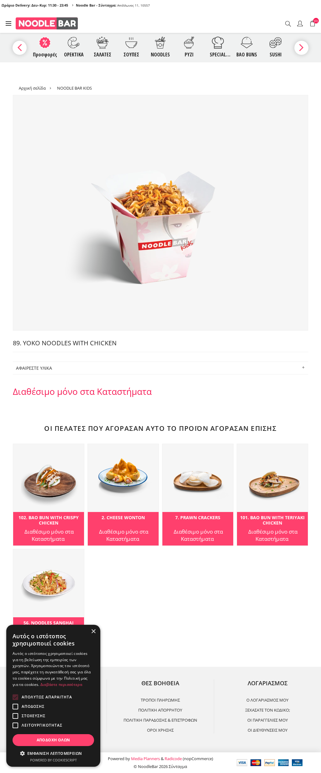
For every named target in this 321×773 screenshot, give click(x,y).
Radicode (173, 758)
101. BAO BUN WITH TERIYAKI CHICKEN (272, 520)
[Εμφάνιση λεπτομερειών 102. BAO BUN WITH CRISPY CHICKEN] (48, 478)
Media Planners (145, 758)
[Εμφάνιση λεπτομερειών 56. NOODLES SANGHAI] (48, 583)
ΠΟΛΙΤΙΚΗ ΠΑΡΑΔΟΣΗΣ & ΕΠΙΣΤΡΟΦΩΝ (160, 720)
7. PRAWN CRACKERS (197, 517)
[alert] (53, 696)
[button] (53, 753)
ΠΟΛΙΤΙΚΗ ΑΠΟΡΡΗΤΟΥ (160, 710)
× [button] (93, 631)
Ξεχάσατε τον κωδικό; (267, 710)
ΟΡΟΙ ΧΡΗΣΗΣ (160, 730)
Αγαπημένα (19, 450)
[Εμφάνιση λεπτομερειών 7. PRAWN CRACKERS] (197, 478)
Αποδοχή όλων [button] (53, 740)
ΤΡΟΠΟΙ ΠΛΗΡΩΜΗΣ (160, 700)
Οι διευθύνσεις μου (267, 730)
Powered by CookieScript (53, 760)
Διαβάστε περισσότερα (61, 684)
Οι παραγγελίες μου (267, 720)
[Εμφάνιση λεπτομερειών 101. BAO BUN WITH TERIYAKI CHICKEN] (272, 478)
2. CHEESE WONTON (123, 517)
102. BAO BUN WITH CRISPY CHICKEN (48, 520)
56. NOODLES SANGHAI (49, 623)
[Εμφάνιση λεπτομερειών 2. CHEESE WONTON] (123, 478)
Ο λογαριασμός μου (267, 700)
